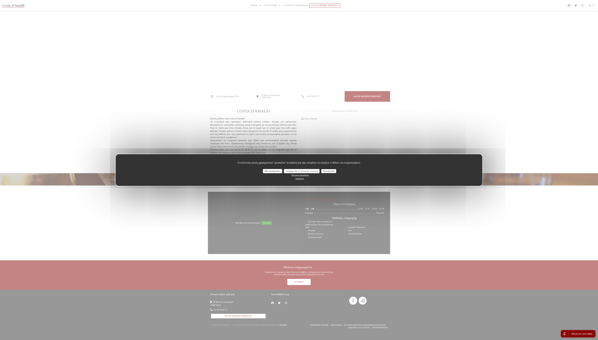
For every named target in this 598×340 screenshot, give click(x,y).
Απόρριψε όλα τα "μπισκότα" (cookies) (302, 171)
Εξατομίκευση (329, 171)
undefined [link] (299, 178)
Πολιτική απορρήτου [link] (300, 175)
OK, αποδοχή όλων (272, 171)
